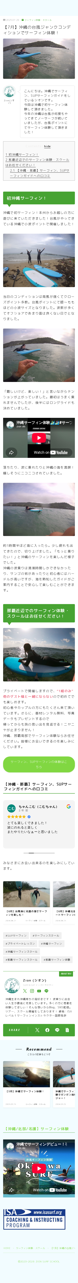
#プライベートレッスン (20, 943)
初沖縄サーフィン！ (22, 154)
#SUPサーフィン (16, 935)
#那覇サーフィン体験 (57, 959)
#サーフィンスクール (46, 935)
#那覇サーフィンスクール (22, 959)
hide (47, 146)
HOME (7, 1248)
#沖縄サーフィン (51, 943)
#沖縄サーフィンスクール (22, 951)
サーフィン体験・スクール (38, 20)
